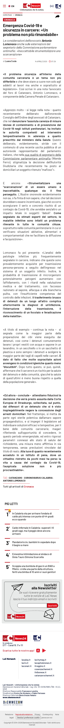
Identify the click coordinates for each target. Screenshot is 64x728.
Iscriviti (52, 605)
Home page (7, 15)
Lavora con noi (46, 717)
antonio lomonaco (14, 480)
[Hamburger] (4, 6)
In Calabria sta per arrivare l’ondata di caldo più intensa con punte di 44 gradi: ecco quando (33, 516)
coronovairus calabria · (39, 477)
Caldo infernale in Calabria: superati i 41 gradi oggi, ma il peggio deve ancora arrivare (33, 530)
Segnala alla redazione (23, 714)
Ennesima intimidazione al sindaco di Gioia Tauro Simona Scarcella (32, 555)
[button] (57, 16)
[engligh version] (9, 6)
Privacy (37, 714)
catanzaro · (16, 477)
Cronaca (18, 15)
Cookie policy (48, 714)
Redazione (9, 714)
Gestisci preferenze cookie (28, 717)
